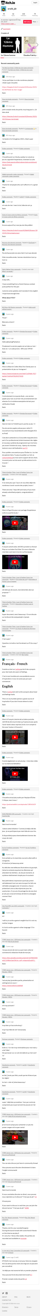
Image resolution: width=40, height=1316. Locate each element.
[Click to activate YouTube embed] (15, 523)
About (4, 1297)
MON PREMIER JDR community (11, 814)
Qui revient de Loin (21, 579)
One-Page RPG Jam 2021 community (13, 906)
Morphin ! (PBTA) (7, 972)
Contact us (6, 1300)
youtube (23, 1238)
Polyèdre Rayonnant (26, 331)
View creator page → (8, 24)
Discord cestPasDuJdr (8, 1155)
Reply (4, 93)
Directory (5, 1307)
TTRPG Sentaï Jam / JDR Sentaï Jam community (16, 939)
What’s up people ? (7, 271)
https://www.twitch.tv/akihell (12, 985)
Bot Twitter (25, 654)
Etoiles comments (7, 148)
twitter (17, 669)
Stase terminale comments (10, 99)
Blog (28, 1297)
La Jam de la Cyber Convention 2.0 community (16, 1250)
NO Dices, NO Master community (12, 307)
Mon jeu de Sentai (13, 941)
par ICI (25, 448)
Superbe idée (6, 816)
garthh (24, 1065)
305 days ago (10, 106)
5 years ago (10, 913)
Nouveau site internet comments (11, 242)
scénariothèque (7, 458)
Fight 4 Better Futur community (11, 269)
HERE (27, 1208)
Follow (28, 22)
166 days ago (10, 76)
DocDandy (32, 242)
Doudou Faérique (31, 55)
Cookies (4, 1310)
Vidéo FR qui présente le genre (17, 1116)
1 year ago (9, 153)
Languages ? (5, 908)
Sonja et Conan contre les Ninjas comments (14, 215)
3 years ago (10, 314)
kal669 (22, 197)
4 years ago (10, 420)
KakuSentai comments (8, 1065)
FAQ (15, 1297)
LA (26, 1279)
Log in (35, 2)
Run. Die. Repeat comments (10, 1217)
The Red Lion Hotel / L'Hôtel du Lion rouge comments (17, 68)
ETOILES (10, 1252)
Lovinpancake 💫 (30, 128)
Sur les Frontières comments (10, 847)
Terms (16, 1307)
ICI (36, 1197)
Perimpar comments (8, 1039)
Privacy (29, 1307)
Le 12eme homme (8, 55)
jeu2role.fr (6, 29)
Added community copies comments (12, 174)
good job (24, 474)
